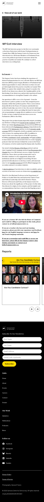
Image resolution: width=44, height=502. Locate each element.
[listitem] (21, 281)
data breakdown (8, 169)
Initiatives (5, 416)
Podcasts (5, 425)
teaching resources (16, 163)
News (4, 430)
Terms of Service (7, 479)
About (4, 383)
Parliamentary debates (21, 127)
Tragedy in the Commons (27, 123)
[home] (7, 3)
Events (4, 388)
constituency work (14, 137)
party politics (36, 137)
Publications (6, 421)
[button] (39, 3)
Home (4, 378)
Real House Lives (19, 125)
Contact (4, 398)
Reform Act (15, 129)
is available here (36, 171)
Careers (4, 393)
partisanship (25, 137)
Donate (4, 402)
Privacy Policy (6, 474)
